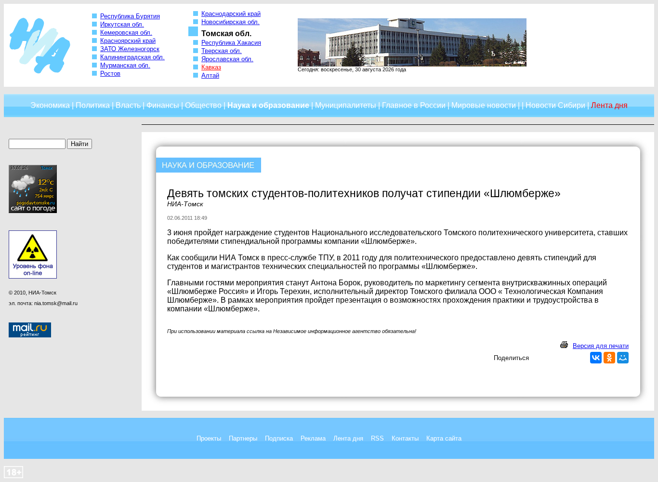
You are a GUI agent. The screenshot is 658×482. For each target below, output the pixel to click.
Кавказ (211, 67)
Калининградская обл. (132, 57)
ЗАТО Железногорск (129, 49)
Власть (128, 105)
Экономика (50, 105)
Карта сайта (443, 438)
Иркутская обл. (122, 24)
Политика (93, 105)
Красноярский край (128, 40)
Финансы (162, 105)
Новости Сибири (555, 105)
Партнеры (243, 438)
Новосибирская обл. (230, 22)
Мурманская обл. (125, 65)
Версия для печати (601, 345)
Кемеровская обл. (126, 32)
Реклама (313, 438)
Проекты (209, 438)
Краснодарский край (231, 13)
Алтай (210, 75)
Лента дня (348, 438)
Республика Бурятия (130, 16)
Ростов (110, 73)
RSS (377, 438)
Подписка (279, 438)
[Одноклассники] (609, 357)
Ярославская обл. (227, 59)
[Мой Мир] (623, 357)
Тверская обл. (221, 50)
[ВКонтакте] (596, 357)
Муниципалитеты (345, 105)
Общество (203, 105)
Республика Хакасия (231, 42)
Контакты (405, 438)
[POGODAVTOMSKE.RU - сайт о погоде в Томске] (33, 211)
